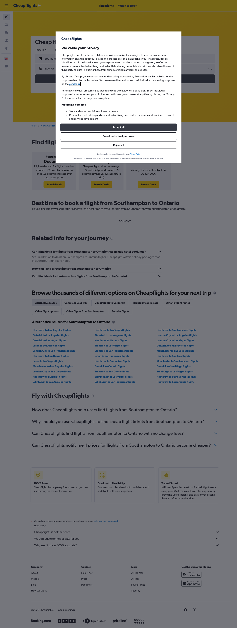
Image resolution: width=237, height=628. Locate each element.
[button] (118, 127)
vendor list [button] (75, 83)
